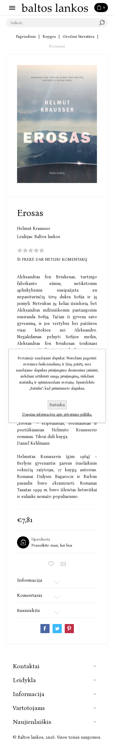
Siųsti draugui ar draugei (63, 563)
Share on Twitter (57, 628)
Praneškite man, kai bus (51, 545)
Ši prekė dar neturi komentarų (52, 259)
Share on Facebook (45, 628)
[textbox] (51, 22)
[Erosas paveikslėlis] (57, 124)
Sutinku (57, 404)
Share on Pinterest (69, 628)
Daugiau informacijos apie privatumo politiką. (57, 414)
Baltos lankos (47, 236)
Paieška (103, 22)
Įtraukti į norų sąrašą (51, 563)
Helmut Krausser (33, 228)
